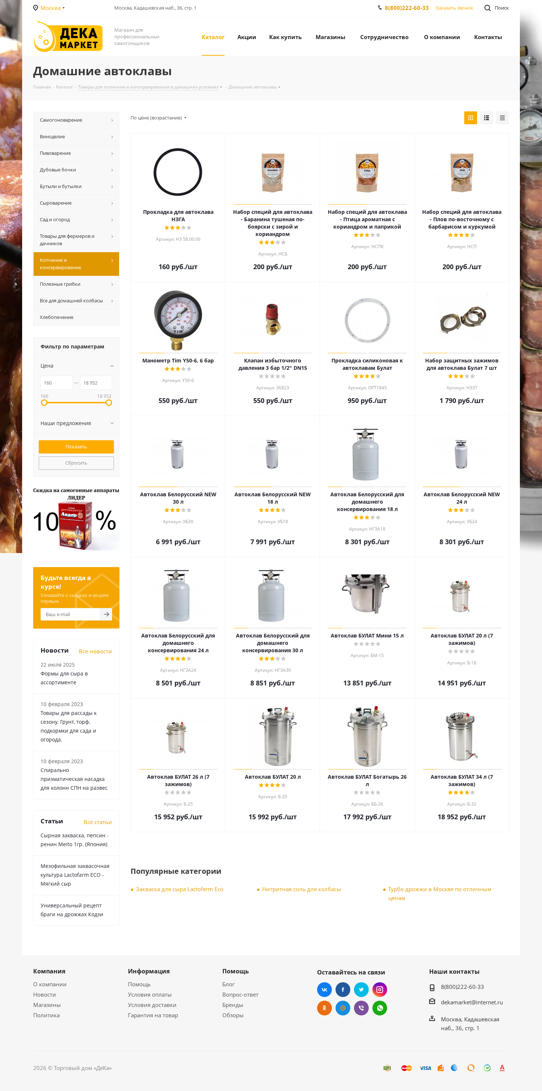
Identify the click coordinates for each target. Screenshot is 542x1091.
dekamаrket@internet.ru (472, 1002)
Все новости (95, 651)
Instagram (379, 989)
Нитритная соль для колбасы (301, 889)
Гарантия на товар (153, 1015)
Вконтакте (324, 989)
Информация (149, 971)
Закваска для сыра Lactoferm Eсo (179, 889)
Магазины (47, 1004)
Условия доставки (152, 1004)
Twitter (361, 989)
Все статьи (98, 822)
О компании (50, 984)
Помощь (139, 984)
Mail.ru (343, 1008)
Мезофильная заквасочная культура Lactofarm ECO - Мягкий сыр (75, 874)
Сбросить (76, 462)
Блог (228, 984)
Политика (46, 1015)
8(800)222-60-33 (407, 7)
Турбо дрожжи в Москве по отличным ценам (439, 893)
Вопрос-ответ (240, 994)
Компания (49, 971)
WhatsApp (379, 1008)
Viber (361, 1008)
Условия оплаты (150, 994)
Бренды (232, 1004)
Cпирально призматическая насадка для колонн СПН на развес (74, 779)
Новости (44, 994)
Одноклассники (324, 1008)
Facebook (343, 989)
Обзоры (233, 1015)
